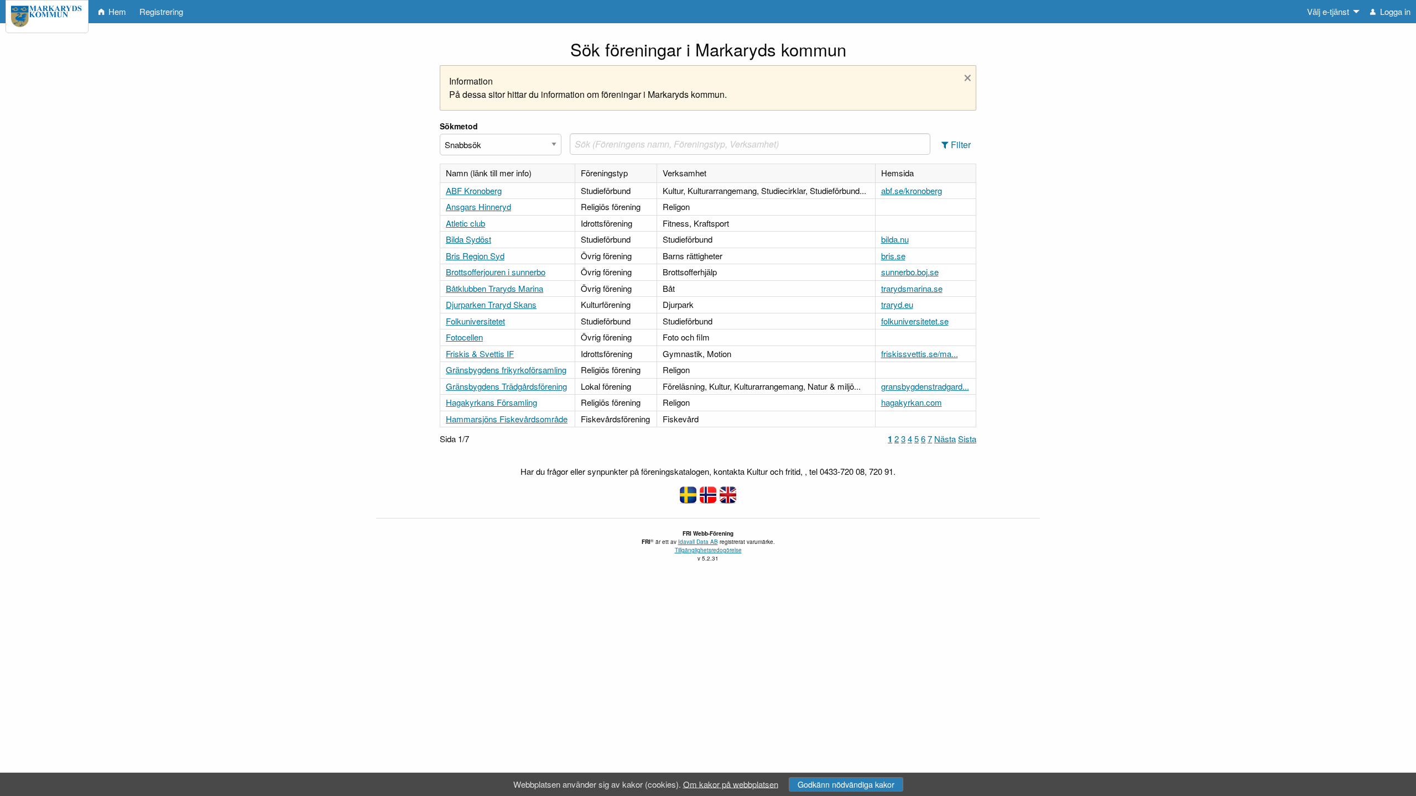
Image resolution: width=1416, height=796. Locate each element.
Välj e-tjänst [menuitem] (1328, 11)
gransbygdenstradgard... (925, 386)
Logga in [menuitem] (1394, 11)
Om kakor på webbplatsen (730, 783)
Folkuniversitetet (475, 321)
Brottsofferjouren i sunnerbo (495, 271)
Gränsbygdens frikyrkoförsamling (506, 369)
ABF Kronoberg (474, 190)
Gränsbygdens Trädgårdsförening (506, 386)
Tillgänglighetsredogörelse (708, 550)
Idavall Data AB (698, 542)
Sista (967, 438)
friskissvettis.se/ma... (919, 353)
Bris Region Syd (475, 255)
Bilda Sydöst (468, 239)
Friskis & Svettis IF (480, 353)
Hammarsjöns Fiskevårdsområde (507, 419)
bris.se (893, 255)
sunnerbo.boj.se (910, 271)
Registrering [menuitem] (161, 11)
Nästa (945, 438)
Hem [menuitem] (116, 11)
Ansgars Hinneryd (478, 206)
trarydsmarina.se (912, 288)
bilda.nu (895, 239)
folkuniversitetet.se (915, 321)
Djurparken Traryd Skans (491, 304)
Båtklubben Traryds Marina (494, 288)
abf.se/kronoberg (911, 190)
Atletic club (465, 223)
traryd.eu (897, 304)
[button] (956, 144)
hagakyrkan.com (911, 402)
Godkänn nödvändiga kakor (846, 784)
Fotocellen (464, 337)
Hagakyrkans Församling (491, 402)
